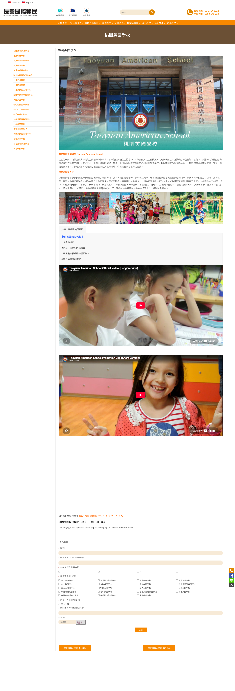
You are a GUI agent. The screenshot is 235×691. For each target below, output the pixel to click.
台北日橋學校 (19, 80)
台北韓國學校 (19, 85)
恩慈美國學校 (145, 584)
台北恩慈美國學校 (21, 70)
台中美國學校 (19, 124)
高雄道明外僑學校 (21, 143)
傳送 (141, 630)
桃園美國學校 (19, 99)
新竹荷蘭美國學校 (68, 591)
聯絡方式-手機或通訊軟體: (72, 557)
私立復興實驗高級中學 (23, 75)
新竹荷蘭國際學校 (21, 104)
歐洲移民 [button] (106, 22)
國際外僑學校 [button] (92, 22)
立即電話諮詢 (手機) (75, 648)
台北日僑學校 (184, 580)
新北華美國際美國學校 (23, 94)
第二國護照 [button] (76, 22)
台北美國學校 (19, 65)
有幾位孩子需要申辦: (70, 567)
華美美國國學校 (68, 587)
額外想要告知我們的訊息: (72, 607)
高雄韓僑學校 (19, 148)
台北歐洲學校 (19, 55)
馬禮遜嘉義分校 (20, 129)
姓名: (62, 547)
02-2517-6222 (212, 10)
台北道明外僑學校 (21, 50)
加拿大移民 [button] (133, 22)
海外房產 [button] (159, 22)
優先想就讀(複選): (68, 576)
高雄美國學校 (19, 138)
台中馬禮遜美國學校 (22, 119)
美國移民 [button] (119, 22)
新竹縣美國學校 (20, 114)
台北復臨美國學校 (21, 60)
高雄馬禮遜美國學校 (22, 134)
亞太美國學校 (184, 587)
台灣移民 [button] (171, 22)
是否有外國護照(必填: (70, 599)
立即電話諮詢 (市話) (159, 648)
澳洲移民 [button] (146, 22)
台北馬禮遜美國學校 (22, 89)
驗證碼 (61, 617)
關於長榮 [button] (62, 22)
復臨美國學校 (106, 584)
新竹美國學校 (145, 587)
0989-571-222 (212, 13)
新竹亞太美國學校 (21, 109)
